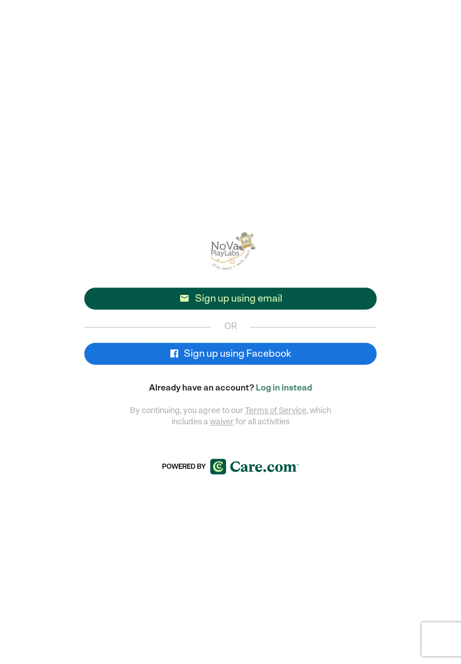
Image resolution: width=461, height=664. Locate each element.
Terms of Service (275, 410)
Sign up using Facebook (236, 353)
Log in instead (284, 388)
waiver (222, 421)
